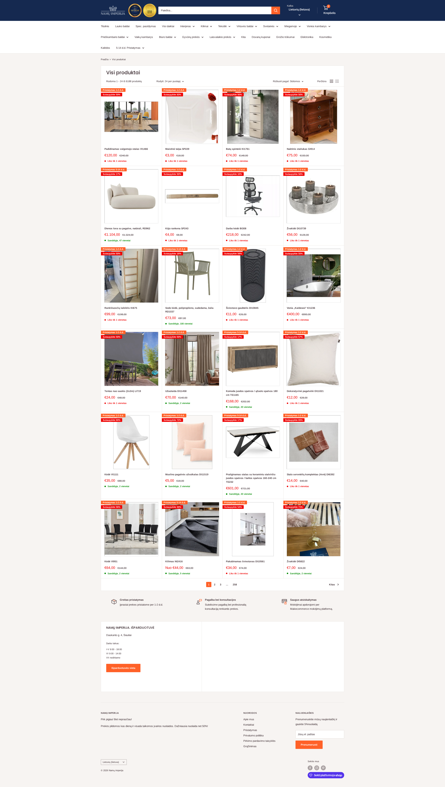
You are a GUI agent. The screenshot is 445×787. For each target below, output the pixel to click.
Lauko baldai (122, 26)
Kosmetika (325, 36)
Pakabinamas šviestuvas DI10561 (245, 561)
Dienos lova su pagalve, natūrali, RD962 (127, 228)
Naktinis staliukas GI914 (301, 149)
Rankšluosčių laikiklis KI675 (120, 308)
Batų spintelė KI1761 (238, 149)
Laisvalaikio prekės (220, 36)
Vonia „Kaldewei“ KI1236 (301, 308)
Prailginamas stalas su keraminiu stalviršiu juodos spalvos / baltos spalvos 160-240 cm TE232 (251, 478)
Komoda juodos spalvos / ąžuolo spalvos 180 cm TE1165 (252, 393)
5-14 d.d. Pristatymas (128, 47)
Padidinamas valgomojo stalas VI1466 (126, 149)
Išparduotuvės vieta (123, 667)
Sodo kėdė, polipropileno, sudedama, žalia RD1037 (189, 310)
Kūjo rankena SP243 (176, 228)
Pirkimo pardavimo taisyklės (259, 740)
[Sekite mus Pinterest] (323, 767)
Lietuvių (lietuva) (111, 762)
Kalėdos (105, 47)
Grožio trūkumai (285, 36)
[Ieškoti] (275, 10)
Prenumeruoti (309, 744)
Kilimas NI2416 (174, 561)
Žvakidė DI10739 (296, 228)
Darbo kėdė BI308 (236, 228)
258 (235, 584)
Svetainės (268, 26)
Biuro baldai (165, 36)
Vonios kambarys (317, 26)
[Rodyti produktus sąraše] (337, 81)
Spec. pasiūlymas (146, 26)
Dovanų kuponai (261, 36)
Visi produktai (119, 59)
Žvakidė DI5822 (296, 561)
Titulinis (105, 26)
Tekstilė (222, 26)
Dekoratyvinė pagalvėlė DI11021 (305, 391)
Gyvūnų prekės (191, 36)
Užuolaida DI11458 (176, 391)
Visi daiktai (168, 26)
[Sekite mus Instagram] (316, 767)
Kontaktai (248, 724)
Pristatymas (250, 730)
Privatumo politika (253, 735)
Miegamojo (290, 26)
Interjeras (185, 26)
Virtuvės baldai (245, 26)
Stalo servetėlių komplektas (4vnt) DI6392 (310, 474)
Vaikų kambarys (144, 36)
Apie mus (248, 719)
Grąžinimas (250, 746)
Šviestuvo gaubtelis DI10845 (242, 308)
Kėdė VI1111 (111, 474)
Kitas (332, 584)
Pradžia (104, 59)
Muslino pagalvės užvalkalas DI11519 (186, 474)
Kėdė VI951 (111, 561)
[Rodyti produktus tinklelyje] (331, 81)
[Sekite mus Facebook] (310, 767)
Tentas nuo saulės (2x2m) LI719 (122, 391)
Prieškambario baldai (113, 36)
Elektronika (307, 36)
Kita (243, 36)
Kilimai (204, 26)
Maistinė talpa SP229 (177, 149)
